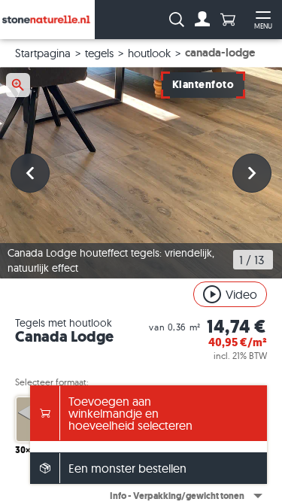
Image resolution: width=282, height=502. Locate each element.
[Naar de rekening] (202, 19)
